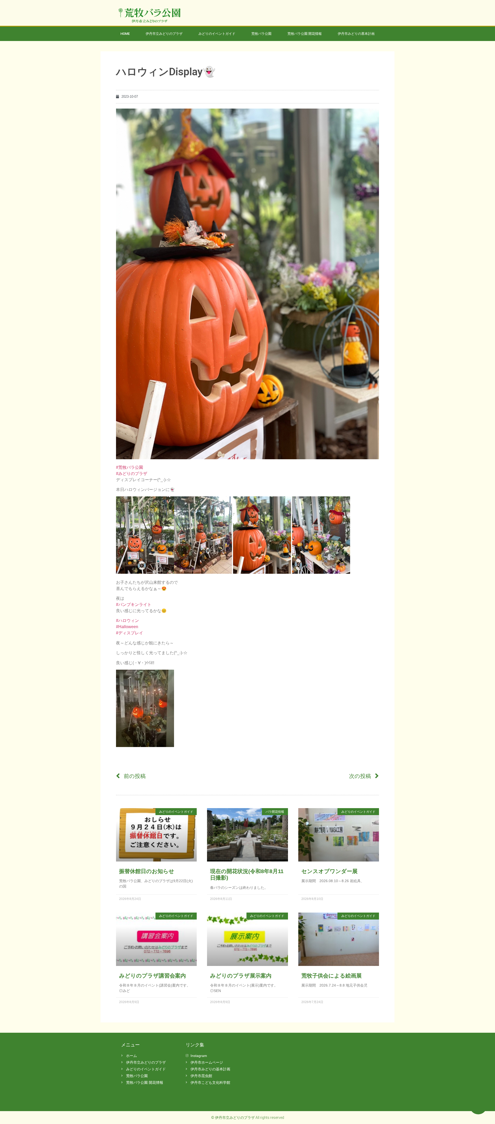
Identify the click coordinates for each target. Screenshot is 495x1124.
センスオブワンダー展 (329, 871)
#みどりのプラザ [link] (131, 473)
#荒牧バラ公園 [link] (129, 467)
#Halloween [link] (127, 627)
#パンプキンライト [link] (133, 604)
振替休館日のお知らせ (146, 871)
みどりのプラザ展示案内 (240, 976)
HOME (125, 34)
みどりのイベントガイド (217, 34)
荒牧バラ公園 (261, 34)
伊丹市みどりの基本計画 (356, 34)
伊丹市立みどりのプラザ (164, 34)
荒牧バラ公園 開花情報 (304, 34)
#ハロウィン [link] (127, 620)
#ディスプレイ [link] (129, 633)
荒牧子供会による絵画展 (331, 976)
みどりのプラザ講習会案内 (152, 976)
